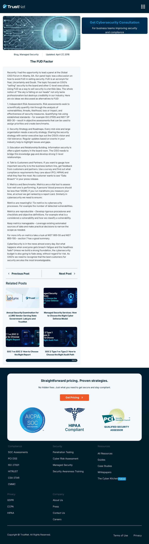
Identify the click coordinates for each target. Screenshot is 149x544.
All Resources (105, 453)
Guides (101, 459)
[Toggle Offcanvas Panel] (143, 7)
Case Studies (105, 466)
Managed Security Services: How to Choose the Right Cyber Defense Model (60, 315)
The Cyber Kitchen (108, 478)
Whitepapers (104, 472)
